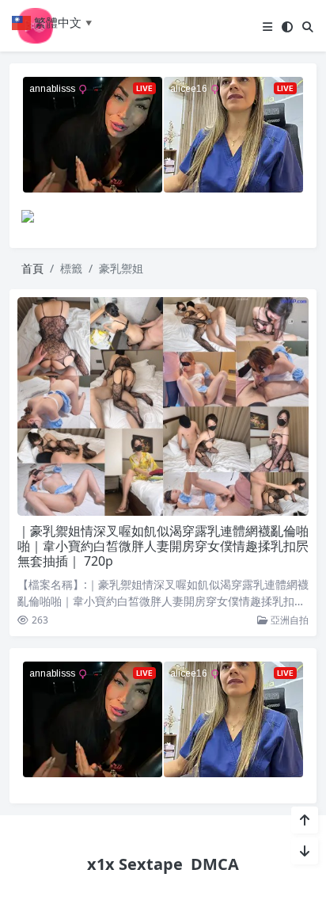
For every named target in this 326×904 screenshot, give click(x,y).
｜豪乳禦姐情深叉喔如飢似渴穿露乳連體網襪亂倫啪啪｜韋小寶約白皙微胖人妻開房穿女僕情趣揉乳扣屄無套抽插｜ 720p (163, 546)
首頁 (32, 268)
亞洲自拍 (288, 620)
